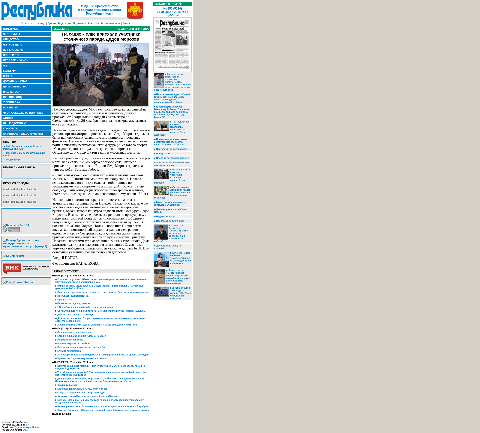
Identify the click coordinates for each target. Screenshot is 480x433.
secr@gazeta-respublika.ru (24, 427)
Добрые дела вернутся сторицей (75, 314)
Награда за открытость (70, 339)
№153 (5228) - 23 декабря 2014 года (74, 362)
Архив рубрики (62, 414)
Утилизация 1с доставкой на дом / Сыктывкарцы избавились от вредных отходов (102, 354)
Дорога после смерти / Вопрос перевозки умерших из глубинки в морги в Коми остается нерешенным (178, 277)
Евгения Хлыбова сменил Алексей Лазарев (81, 336)
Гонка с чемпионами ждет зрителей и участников (169, 203)
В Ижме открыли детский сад (73, 343)
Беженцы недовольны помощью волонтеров (82, 388)
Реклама (93, 23)
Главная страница (33, 23)
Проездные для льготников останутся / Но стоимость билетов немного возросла (102, 292)
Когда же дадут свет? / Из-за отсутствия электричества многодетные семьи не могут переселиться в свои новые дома (172, 82)
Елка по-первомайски (69, 351)
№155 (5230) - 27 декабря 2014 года (74, 275)
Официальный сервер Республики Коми (24, 154)
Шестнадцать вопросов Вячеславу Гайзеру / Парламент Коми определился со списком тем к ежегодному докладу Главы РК (172, 112)
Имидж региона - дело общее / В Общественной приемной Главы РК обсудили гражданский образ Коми (172, 98)
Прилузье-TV (64, 299)
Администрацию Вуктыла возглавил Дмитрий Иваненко (88, 396)
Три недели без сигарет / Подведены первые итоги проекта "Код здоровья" (171, 128)
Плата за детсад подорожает (73, 303)
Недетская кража (166, 216)
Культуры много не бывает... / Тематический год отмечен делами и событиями (180, 258)
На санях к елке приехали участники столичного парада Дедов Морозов (172, 176)
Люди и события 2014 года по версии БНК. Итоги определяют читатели (97, 324)
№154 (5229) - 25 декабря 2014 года (74, 328)
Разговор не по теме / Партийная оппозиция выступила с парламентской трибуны (102, 406)
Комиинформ (13, 159)
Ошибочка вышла (67, 385)
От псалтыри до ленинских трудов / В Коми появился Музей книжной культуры (101, 311)
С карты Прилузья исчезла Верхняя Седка (81, 392)
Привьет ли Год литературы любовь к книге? (82, 358)
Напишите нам (110, 23)
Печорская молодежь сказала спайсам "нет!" (83, 347)
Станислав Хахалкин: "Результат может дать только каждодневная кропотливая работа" (171, 233)
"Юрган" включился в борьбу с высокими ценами (85, 307)
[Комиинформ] (13, 255)
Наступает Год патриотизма (72, 296)
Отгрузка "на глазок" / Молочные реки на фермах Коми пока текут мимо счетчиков (103, 410)
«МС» (25, 430)
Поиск (126, 23)
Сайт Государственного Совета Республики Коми (22, 147)
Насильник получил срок (170, 221)
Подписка (79, 23)
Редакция (64, 23)
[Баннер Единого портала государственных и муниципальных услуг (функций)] (26, 246)
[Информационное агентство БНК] (26, 273)
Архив (51, 23)
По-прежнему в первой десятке (74, 332)
